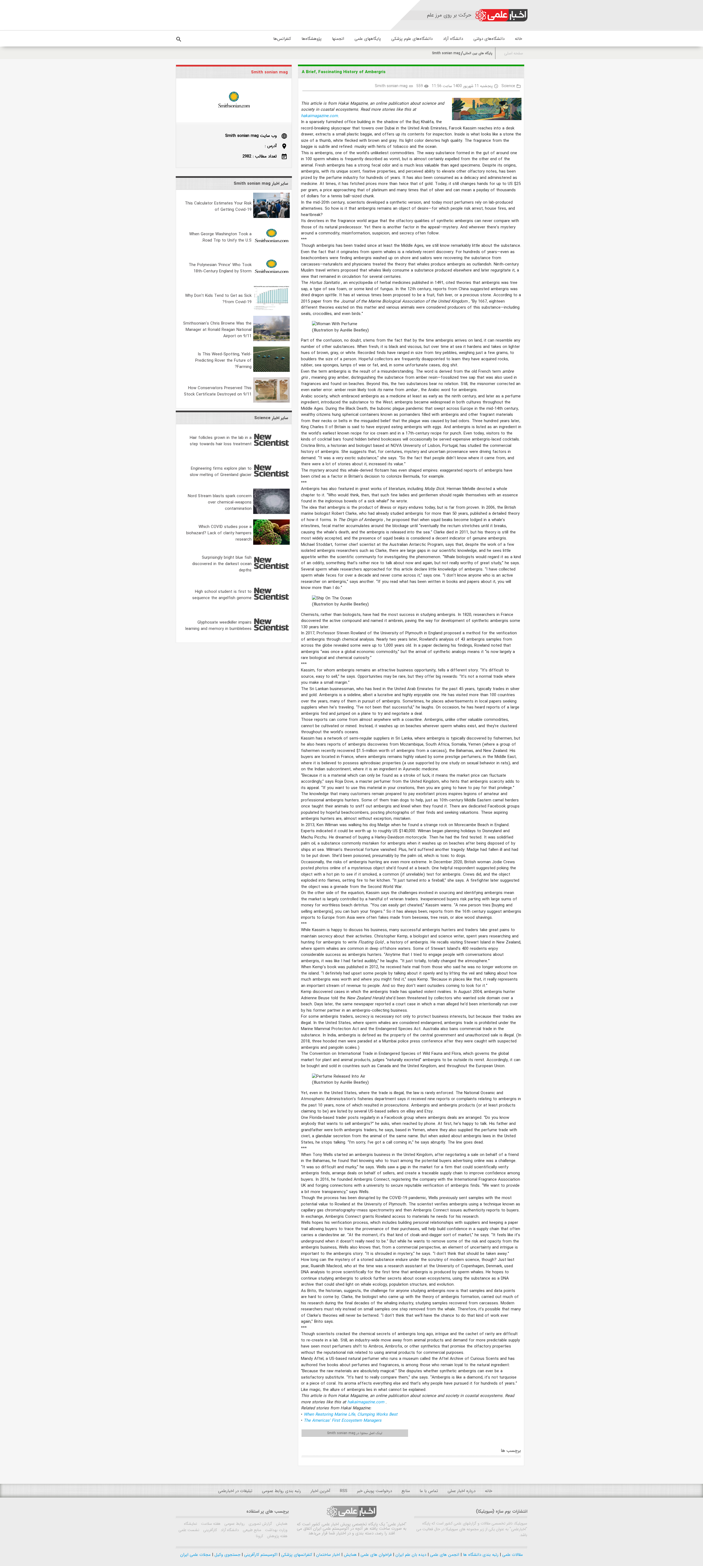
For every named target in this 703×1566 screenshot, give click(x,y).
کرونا (259, 1536)
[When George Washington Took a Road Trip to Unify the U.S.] (271, 247)
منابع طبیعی (251, 1530)
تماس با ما (429, 1491)
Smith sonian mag (446, 53)
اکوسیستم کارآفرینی (260, 1554)
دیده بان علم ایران (410, 1554)
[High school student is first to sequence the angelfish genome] (271, 605)
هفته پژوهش (277, 1536)
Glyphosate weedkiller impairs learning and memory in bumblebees (218, 625)
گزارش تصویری (259, 1524)
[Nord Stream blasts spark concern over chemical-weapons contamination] (271, 513)
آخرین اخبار (320, 1491)
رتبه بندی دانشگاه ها (480, 1554)
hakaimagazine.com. (320, 116)
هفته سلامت (210, 1524)
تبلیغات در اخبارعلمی (235, 1491)
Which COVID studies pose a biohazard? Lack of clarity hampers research (219, 533)
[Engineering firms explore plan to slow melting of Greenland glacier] (271, 482)
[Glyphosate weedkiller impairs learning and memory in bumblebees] (271, 636)
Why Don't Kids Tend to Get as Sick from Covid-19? (218, 298)
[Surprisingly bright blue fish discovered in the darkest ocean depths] (271, 574)
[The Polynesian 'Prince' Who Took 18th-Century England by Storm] (271, 278)
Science (508, 86)
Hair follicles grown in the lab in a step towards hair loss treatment (221, 441)
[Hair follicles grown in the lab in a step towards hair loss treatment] (271, 451)
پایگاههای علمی (368, 38)
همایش (281, 1524)
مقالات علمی (512, 1554)
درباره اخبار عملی (461, 1491)
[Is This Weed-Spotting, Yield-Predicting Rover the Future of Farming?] (271, 370)
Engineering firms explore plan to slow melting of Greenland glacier (221, 471)
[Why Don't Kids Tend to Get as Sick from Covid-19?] (271, 309)
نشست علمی (188, 1530)
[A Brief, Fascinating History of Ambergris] (484, 110)
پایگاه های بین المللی (477, 53)
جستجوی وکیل (226, 1554)
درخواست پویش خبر (374, 1491)
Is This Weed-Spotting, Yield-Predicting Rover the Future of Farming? (223, 360)
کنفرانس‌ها (282, 38)
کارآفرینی (209, 1530)
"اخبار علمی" (396, 1524)
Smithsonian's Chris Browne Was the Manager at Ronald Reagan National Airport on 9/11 (217, 329)
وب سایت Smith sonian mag (251, 135)
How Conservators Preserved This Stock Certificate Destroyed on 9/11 (218, 391)
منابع (405, 1491)
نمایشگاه (190, 1524)
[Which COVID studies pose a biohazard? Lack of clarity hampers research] (271, 543)
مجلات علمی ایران (195, 1554)
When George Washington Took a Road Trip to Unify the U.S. (220, 237)
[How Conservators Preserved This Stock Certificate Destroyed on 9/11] (271, 401)
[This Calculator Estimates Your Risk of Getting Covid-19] (271, 217)
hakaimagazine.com (366, 1402)
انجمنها (338, 38)
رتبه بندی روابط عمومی (281, 1491)
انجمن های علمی (444, 1554)
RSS (343, 1491)
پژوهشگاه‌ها (312, 38)
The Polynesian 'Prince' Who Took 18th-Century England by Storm (220, 268)
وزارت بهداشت (276, 1530)
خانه (518, 38)
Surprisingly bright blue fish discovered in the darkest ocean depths (222, 564)
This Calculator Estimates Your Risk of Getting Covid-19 (218, 206)
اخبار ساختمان (327, 1554)
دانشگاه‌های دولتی (488, 38)
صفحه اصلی (513, 53)
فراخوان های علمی (375, 1554)
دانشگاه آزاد (453, 38)
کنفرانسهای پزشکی (296, 1554)
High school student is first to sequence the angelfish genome (222, 594)
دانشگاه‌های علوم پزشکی (412, 38)
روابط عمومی (234, 1524)
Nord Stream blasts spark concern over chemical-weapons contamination (220, 502)
